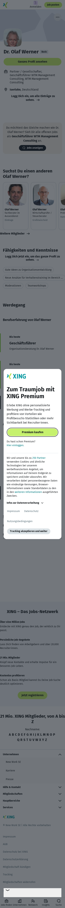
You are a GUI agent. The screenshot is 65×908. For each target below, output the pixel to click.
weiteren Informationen (28, 492)
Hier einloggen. (15, 445)
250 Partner (39, 458)
